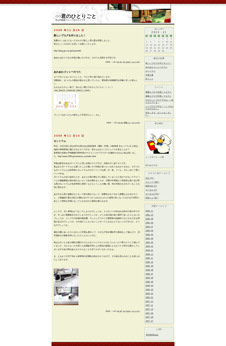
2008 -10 (149, 262)
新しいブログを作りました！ (158, 63)
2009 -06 (149, 231)
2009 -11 (149, 211)
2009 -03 (149, 242)
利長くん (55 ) (151, 198)
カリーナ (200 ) (152, 182)
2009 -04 (149, 238)
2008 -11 (149, 258)
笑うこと (149, 79)
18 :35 (119, 311)
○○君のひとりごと (76, 16)
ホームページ (151, 165)
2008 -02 (149, 294)
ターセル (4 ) (151, 190)
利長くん (127, 123)
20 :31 (119, 62)
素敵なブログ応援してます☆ (158, 92)
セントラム (150, 71)
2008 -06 (149, 278)
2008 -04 (149, 286)
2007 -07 (149, 321)
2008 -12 (149, 254)
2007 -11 (149, 305)
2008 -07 (149, 274)
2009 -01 (149, 250)
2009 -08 (149, 223)
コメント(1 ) (135, 311)
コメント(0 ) (135, 62)
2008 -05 (149, 282)
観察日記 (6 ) (151, 186)
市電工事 (149, 75)
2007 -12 (149, 301)
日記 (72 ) (149, 178)
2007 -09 (149, 313)
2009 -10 (149, 215)
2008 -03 (149, 290)
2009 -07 (149, 227)
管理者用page (152, 335)
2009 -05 (149, 235)
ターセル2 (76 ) (152, 194)
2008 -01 (149, 297)
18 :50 (120, 123)
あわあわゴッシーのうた (156, 67)
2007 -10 (149, 309)
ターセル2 (127, 62)
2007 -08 (149, 317)
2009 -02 (149, 246)
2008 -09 (149, 266)
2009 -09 (149, 219)
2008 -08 (149, 270)
